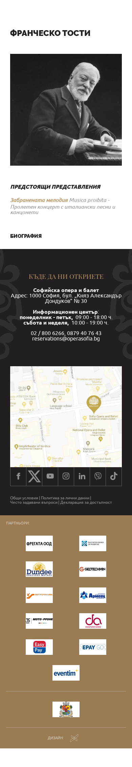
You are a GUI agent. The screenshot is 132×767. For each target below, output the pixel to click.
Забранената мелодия (39, 200)
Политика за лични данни (65, 498)
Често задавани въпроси (34, 502)
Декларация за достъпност (86, 502)
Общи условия (24, 498)
